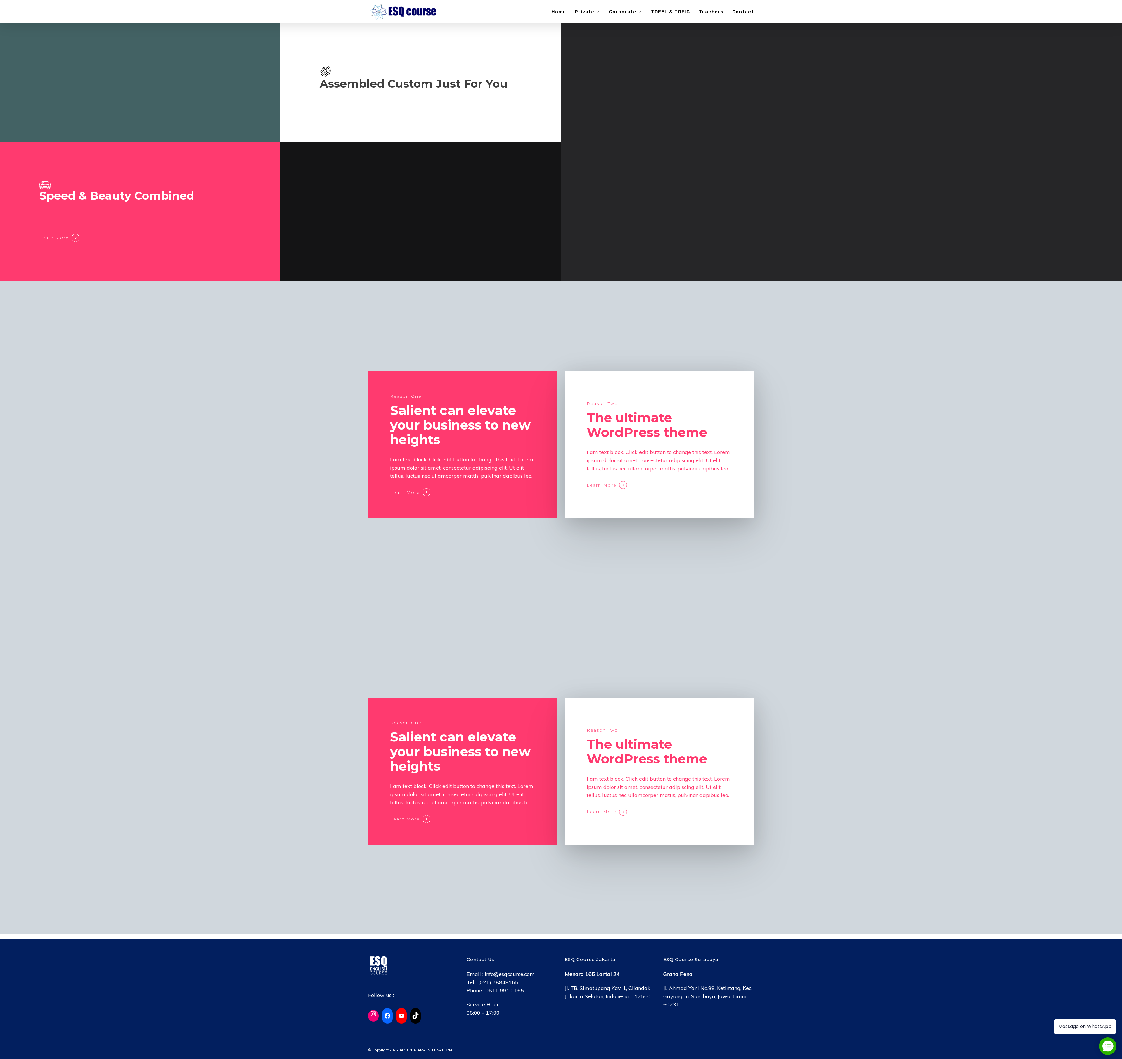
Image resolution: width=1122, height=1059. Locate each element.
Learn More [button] (54, 237)
